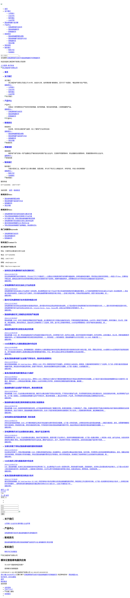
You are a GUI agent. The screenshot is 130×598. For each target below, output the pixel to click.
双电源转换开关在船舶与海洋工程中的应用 (19, 221)
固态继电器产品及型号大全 (17, 38)
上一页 (6, 490)
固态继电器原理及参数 (16, 36)
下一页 (3, 495)
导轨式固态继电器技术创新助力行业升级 (18, 216)
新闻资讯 (8, 34)
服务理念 (11, 18)
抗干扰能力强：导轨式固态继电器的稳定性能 (20, 218)
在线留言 (11, 52)
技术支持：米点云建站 (8, 577)
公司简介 (11, 13)
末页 (7, 495)
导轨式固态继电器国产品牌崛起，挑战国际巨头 (21, 225)
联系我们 (8, 47)
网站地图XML (73, 574)
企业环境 (11, 20)
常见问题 (11, 43)
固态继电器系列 (13, 29)
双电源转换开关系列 (15, 27)
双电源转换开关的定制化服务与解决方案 (18, 214)
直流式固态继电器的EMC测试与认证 (17, 223)
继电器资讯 (12, 41)
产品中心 (8, 25)
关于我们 (8, 11)
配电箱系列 (12, 31)
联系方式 (11, 50)
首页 (6, 9)
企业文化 (11, 16)
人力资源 (4, 65)
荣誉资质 (8, 45)
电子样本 (11, 65)
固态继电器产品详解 (11, 22)
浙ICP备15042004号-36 (8, 574)
